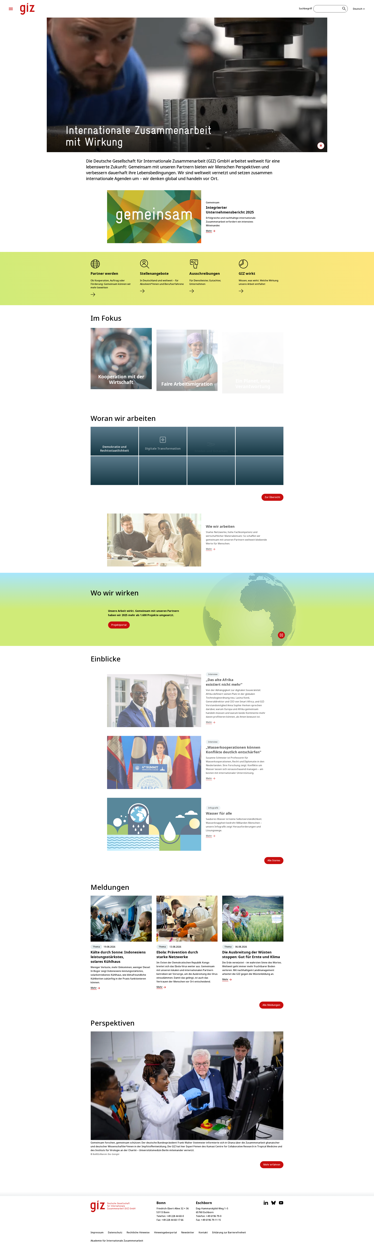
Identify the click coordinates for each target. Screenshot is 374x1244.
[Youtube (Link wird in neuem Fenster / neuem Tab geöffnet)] (281, 1204)
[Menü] (11, 9)
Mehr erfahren (271, 1164)
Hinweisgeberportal (165, 1232)
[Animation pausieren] (320, 145)
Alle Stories (273, 860)
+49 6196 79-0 (213, 1216)
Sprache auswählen (359, 9)
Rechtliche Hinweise (138, 1232)
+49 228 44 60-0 (175, 1216)
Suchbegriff (305, 8)
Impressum (97, 1232)
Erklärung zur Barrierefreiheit (229, 1232)
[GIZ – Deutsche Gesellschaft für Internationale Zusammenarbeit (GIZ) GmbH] (27, 9)
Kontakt (203, 1232)
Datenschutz (115, 1232)
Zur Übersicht (272, 497)
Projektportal (119, 624)
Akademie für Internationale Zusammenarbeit (117, 1240)
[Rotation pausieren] (281, 635)
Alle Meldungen (271, 1005)
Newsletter (187, 1232)
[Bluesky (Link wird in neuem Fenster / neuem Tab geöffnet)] (273, 1204)
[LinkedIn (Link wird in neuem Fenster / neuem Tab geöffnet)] (266, 1204)
